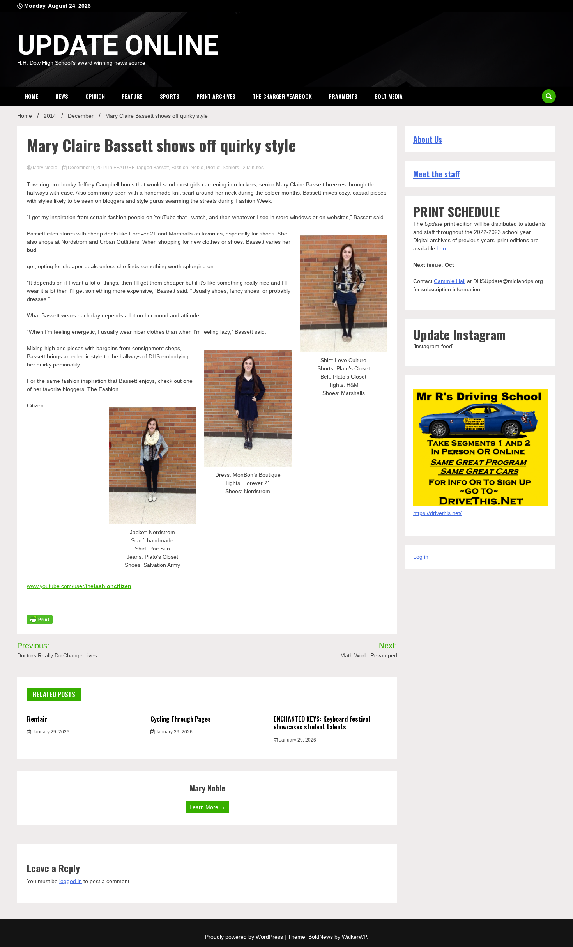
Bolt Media (389, 96)
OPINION (95, 96)
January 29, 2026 (50, 732)
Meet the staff (436, 174)
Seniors (231, 167)
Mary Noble (45, 167)
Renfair (37, 719)
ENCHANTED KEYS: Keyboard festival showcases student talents (322, 723)
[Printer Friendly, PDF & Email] (40, 619)
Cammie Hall (449, 281)
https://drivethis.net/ (437, 513)
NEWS (61, 96)
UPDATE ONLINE (117, 45)
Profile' (213, 167)
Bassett (161, 167)
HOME (31, 96)
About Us (427, 139)
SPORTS (169, 96)
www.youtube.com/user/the (79, 586)
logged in (70, 881)
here (442, 248)
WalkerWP (354, 937)
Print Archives (215, 96)
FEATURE (132, 96)
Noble (197, 167)
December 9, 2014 (87, 167)
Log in (420, 557)
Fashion (179, 167)
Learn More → (207, 807)
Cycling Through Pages (180, 719)
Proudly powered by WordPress (245, 937)
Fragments (343, 96)
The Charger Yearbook (282, 96)
